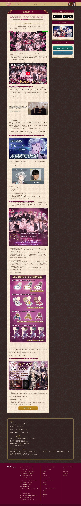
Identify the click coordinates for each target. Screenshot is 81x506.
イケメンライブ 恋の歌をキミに (26, 477)
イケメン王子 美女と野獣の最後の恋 (27, 473)
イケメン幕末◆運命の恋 (24, 486)
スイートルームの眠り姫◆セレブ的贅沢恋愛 (28, 495)
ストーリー (26, 4)
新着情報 (17, 4)
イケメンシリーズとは (47, 469)
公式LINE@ (65, 475)
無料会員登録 (45, 494)
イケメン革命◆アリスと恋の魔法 (26, 482)
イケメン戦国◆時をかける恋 (25, 484)
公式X (62, 53)
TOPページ (11, 16)
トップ (44, 492)
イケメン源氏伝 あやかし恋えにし (26, 475)
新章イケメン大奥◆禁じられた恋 (26, 497)
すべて (16, 19)
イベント (40, 19)
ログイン (44, 496)
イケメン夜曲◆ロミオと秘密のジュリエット (28, 499)
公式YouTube (65, 473)
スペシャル (62, 4)
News (38, 16)
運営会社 (44, 482)
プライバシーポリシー (47, 477)
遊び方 (35, 4)
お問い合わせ (45, 484)
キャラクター (44, 4)
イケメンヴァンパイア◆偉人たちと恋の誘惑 (27, 16)
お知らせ (41, 16)
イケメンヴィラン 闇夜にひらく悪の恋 (27, 471)
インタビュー (53, 4)
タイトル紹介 (16, 16)
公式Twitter (65, 471)
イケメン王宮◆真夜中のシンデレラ (26, 493)
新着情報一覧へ (28, 408)
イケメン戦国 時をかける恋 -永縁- (26, 469)
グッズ (31, 19)
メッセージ (45, 475)
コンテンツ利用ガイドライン (48, 480)
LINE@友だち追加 (62, 48)
